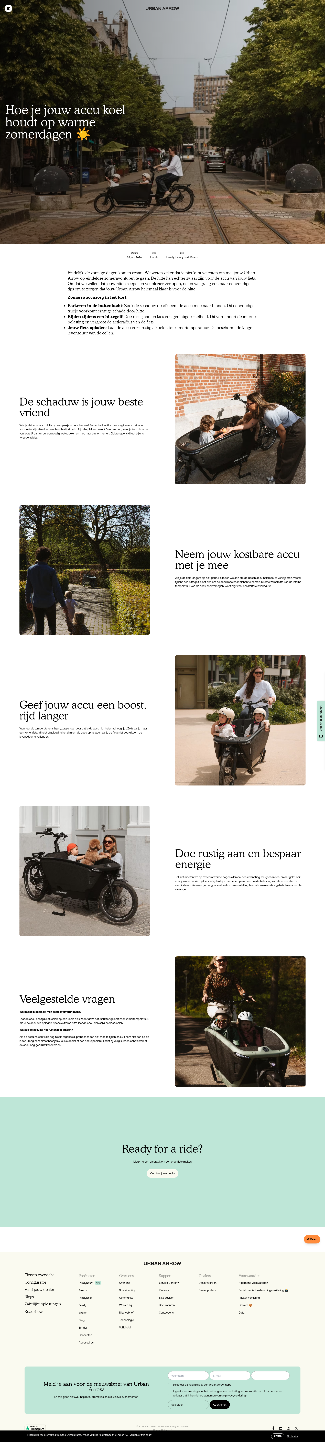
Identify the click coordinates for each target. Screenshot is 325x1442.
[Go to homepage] (162, 8)
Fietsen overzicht (39, 1275)
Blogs (29, 1297)
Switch (277, 1436)
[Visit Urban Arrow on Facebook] (273, 1428)
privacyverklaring (235, 1395)
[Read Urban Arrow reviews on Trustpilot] (35, 1428)
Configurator (35, 1282)
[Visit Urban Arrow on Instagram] (288, 1428)
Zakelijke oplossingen (43, 1304)
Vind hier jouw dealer (162, 1173)
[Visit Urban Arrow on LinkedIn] (281, 1428)
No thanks (292, 1436)
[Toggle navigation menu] (8, 8)
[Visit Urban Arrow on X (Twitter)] (296, 1428)
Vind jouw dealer (39, 1289)
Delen (313, 1239)
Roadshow (34, 1311)
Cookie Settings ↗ (162, 1430)
